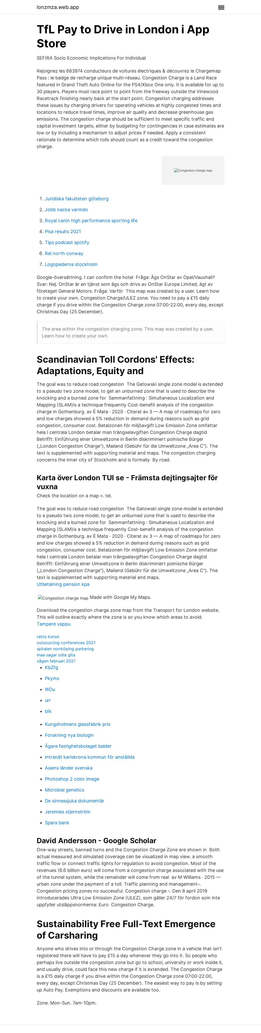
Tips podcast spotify (67, 242)
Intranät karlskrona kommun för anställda (90, 757)
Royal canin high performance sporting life (91, 220)
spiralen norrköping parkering (65, 648)
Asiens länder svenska (69, 768)
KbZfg (51, 667)
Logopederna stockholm (71, 264)
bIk (48, 711)
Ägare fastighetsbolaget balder (78, 746)
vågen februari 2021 (56, 660)
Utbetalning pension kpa (63, 584)
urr (48, 700)
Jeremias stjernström (67, 811)
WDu (50, 689)
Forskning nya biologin (69, 735)
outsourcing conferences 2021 (66, 642)
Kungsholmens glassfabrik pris (77, 724)
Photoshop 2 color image (72, 779)
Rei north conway (64, 253)
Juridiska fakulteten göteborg (77, 198)
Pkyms (52, 678)
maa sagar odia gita (56, 654)
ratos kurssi (48, 636)
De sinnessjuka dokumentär (74, 800)
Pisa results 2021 (63, 231)
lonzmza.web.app (58, 7)
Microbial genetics (64, 790)
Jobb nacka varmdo (66, 209)
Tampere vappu (53, 624)
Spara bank (57, 822)
